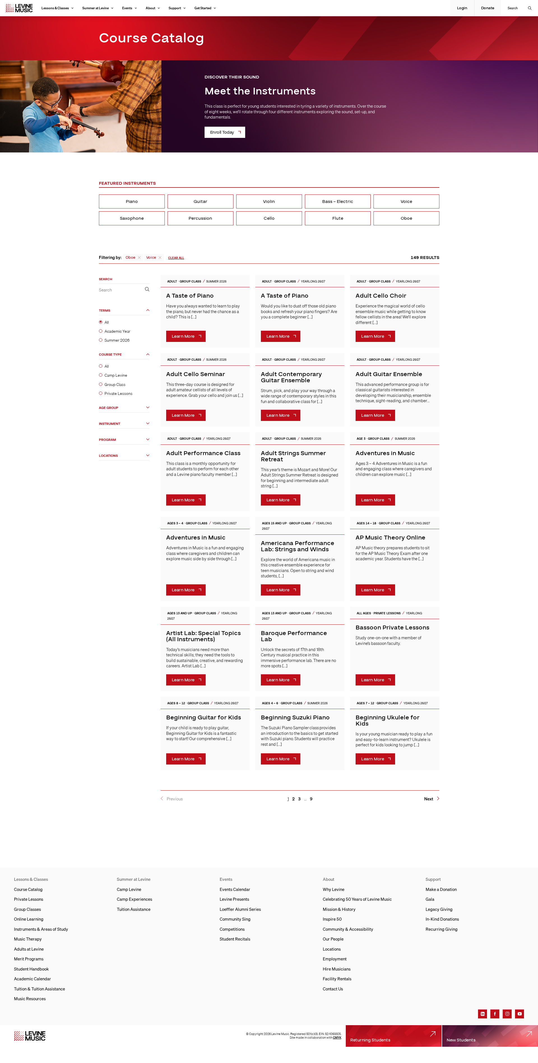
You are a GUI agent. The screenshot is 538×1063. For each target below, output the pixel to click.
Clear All (176, 258)
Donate (487, 8)
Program (107, 439)
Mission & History (339, 909)
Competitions (232, 929)
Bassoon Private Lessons (392, 627)
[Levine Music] (29, 1036)
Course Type (110, 354)
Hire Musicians (337, 968)
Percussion (200, 218)
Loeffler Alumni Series (240, 909)
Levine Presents (234, 899)
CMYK (337, 1037)
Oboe (406, 218)
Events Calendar (235, 889)
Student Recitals (235, 938)
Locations (108, 455)
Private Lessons (119, 393)
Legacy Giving (439, 909)
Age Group (108, 407)
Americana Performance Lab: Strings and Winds (297, 546)
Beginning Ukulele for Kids (387, 720)
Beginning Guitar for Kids (203, 717)
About (150, 8)
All (107, 322)
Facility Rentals (337, 978)
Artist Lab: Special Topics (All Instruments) (203, 636)
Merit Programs (28, 958)
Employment (335, 958)
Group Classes (27, 909)
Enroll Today (222, 132)
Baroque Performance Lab (294, 636)
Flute (337, 218)
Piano (132, 201)
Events (127, 8)
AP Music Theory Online (390, 537)
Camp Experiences (134, 899)
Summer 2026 (117, 339)
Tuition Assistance (133, 909)
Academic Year (117, 331)
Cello (269, 218)
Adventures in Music (385, 453)
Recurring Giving (442, 929)
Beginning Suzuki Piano (295, 717)
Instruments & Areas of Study (41, 929)
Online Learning (28, 919)
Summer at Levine (95, 8)
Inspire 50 (332, 919)
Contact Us (333, 988)
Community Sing (235, 919)
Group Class (115, 384)
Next (428, 799)
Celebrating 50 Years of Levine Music (357, 899)
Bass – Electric (337, 201)
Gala (430, 899)
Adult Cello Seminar (195, 374)
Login (462, 8)
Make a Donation (441, 889)
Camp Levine (116, 375)
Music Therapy (28, 938)
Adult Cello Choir (381, 295)
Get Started (202, 8)
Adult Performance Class (203, 453)
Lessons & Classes (55, 8)
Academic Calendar (32, 978)
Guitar (200, 201)
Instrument (109, 423)
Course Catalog (28, 889)
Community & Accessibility (348, 929)
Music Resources (30, 998)
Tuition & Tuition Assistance (39, 988)
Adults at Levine (29, 949)
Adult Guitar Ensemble (389, 374)
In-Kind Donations (442, 919)
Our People (333, 938)
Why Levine (333, 889)
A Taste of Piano (190, 295)
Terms (104, 310)
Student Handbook (31, 968)
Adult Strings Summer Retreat (293, 456)
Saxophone (132, 218)
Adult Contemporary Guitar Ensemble (291, 377)
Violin (269, 201)
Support (175, 8)
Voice (406, 201)
